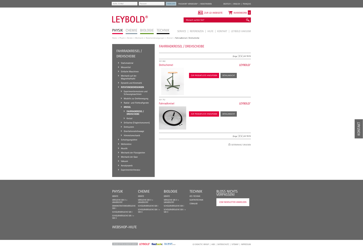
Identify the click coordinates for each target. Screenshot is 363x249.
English (236, 4)
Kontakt (222, 31)
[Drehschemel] (172, 81)
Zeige (235, 56)
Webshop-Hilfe (124, 227)
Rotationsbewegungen (155, 38)
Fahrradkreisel (166, 103)
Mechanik (139, 38)
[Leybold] (130, 9)
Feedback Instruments (157, 244)
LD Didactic (125, 244)
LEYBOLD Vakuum (241, 31)
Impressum (246, 244)
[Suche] (248, 20)
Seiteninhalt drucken (241, 145)
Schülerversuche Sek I (122, 212)
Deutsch (227, 4)
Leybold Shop (144, 244)
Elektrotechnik (196, 200)
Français (247, 4)
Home (114, 38)
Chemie (144, 191)
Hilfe (210, 31)
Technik (196, 191)
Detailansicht (228, 75)
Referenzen (197, 31)
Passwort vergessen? (188, 4)
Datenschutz (223, 244)
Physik (122, 38)
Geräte (130, 38)
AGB (213, 244)
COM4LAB (194, 203)
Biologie (170, 191)
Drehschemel (166, 65)
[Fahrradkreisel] (172, 118)
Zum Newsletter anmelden (232, 202)
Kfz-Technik (195, 196)
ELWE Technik (170, 244)
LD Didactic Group (201, 244)
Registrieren (206, 4)
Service (182, 31)
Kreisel (170, 38)
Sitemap (235, 244)
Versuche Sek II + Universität (119, 201)
